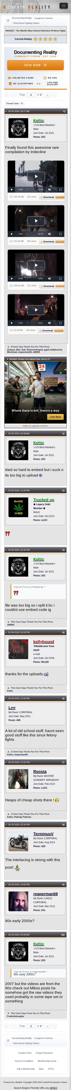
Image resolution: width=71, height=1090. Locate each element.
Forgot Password (44, 1053)
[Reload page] (8, 20)
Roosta (40, 771)
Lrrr (12, 708)
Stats (41, 1069)
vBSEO (53, 1088)
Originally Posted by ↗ (29, 587)
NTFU (51, 1069)
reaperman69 (45, 894)
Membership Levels (47, 1061)
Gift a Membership (26, 1069)
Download (53, 197)
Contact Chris (25, 1053)
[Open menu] (64, 6)
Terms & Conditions (24, 1061)
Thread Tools (13, 103)
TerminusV (43, 834)
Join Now (32, 65)
